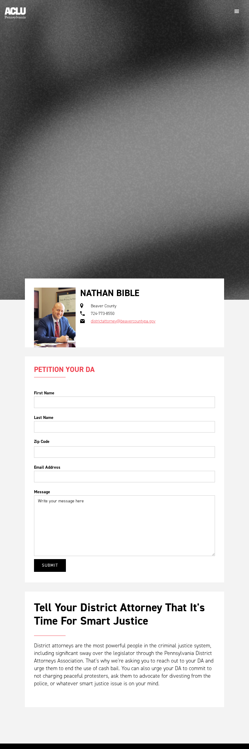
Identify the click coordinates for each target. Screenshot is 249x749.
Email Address (47, 467)
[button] (237, 11)
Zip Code (41, 441)
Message (42, 492)
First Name (44, 393)
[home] (15, 10)
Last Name (43, 417)
